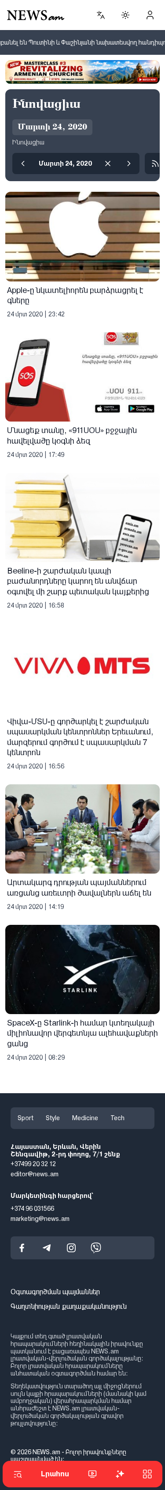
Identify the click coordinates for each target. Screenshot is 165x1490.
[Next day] (128, 163)
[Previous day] (22, 163)
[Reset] (107, 163)
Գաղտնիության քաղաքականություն (69, 1306)
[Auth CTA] (150, 15)
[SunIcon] (125, 15)
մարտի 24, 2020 (65, 163)
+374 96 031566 (32, 1208)
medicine (85, 1117)
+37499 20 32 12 (33, 1163)
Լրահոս (55, 1474)
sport (25, 1117)
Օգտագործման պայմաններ (55, 1292)
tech (117, 1117)
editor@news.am (35, 1174)
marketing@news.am (40, 1218)
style (53, 1117)
